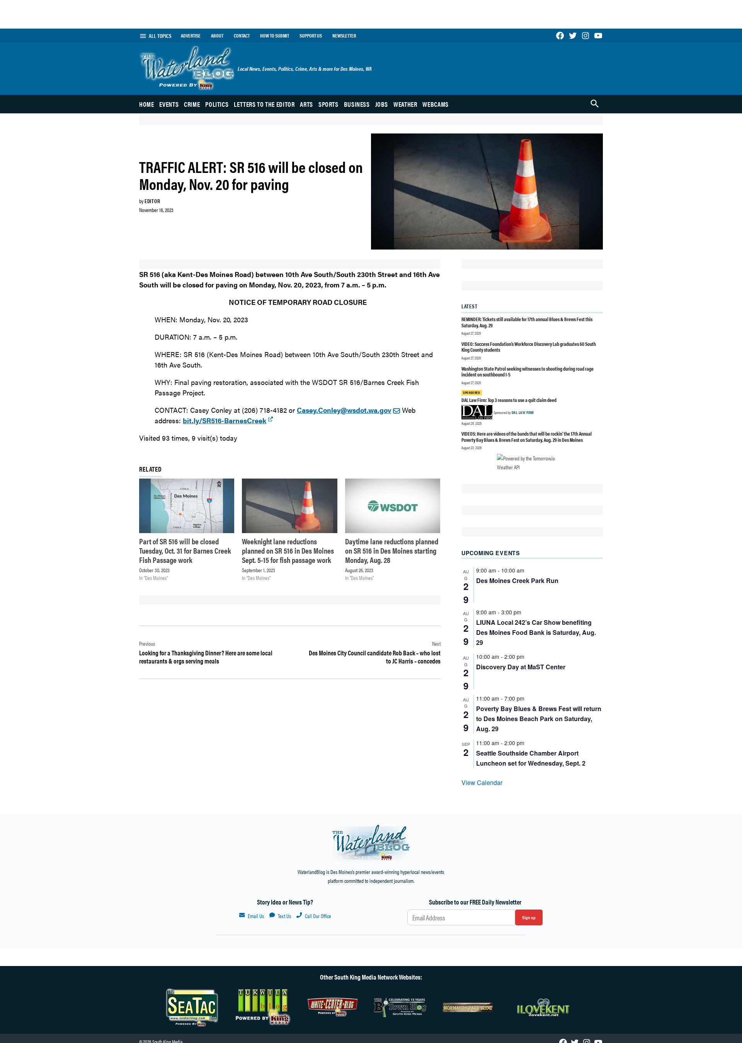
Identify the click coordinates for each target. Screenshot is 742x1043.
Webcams (435, 104)
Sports (328, 104)
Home (146, 104)
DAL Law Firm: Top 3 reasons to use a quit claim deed (508, 400)
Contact (242, 35)
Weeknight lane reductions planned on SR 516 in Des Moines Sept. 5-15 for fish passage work (288, 550)
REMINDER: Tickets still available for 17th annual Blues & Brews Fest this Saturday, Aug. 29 (526, 322)
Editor (152, 201)
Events (169, 104)
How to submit (274, 35)
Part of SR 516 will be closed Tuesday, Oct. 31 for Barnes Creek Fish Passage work (185, 550)
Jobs (381, 104)
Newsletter (344, 35)
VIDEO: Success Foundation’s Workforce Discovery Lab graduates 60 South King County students (528, 347)
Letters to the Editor (264, 104)
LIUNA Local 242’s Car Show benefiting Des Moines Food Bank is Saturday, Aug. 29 (536, 632)
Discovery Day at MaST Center (520, 666)
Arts (306, 104)
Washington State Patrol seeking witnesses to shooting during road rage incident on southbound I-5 (527, 371)
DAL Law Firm (523, 412)
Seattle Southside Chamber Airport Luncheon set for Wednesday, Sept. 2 (530, 758)
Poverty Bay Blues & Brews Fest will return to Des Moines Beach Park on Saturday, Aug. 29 (538, 718)
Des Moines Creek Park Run (517, 580)
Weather (405, 104)
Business (357, 104)
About (217, 35)
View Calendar (481, 782)
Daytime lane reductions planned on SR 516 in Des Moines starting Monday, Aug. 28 (391, 550)
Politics (216, 104)
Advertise (191, 35)
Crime (192, 104)
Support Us (311, 35)
